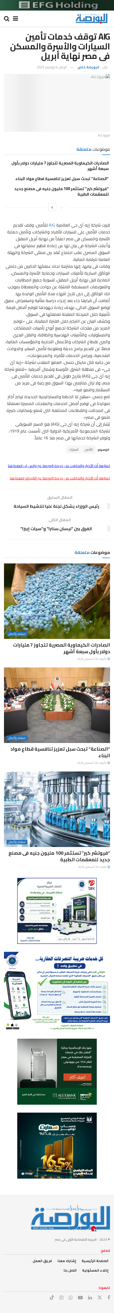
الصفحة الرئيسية (95, 1261)
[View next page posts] (52, 207)
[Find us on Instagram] (61, 1298)
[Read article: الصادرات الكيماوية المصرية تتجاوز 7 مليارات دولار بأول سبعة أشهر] (57, 601)
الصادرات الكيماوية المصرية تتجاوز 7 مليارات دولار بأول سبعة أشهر (60, 165)
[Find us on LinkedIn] (90, 1298)
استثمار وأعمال (17, 634)
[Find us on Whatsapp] (71, 1298)
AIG (51, 225)
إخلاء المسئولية (95, 1270)
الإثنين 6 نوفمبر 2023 (52, 67)
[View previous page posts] (62, 207)
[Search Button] (6, 18)
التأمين (89, 449)
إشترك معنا (67, 1261)
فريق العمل (42, 1261)
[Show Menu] (15, 18)
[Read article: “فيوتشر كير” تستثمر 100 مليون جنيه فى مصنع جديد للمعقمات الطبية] (57, 809)
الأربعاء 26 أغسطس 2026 (92, 658)
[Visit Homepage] (91, 18)
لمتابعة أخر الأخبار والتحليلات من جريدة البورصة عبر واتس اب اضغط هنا (59, 465)
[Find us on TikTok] (52, 1298)
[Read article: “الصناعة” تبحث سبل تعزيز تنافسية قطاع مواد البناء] (57, 705)
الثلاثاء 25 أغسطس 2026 (92, 866)
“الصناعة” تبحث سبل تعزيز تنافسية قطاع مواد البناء (62, 178)
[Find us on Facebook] (108, 1298)
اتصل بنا (70, 1270)
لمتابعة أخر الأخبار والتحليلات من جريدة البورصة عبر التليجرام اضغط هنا (60, 478)
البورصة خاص (88, 67)
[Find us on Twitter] (99, 1298)
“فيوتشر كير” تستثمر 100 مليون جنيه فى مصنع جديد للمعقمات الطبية (61, 191)
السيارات (73, 449)
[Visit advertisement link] (57, 5)
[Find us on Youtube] (80, 1298)
